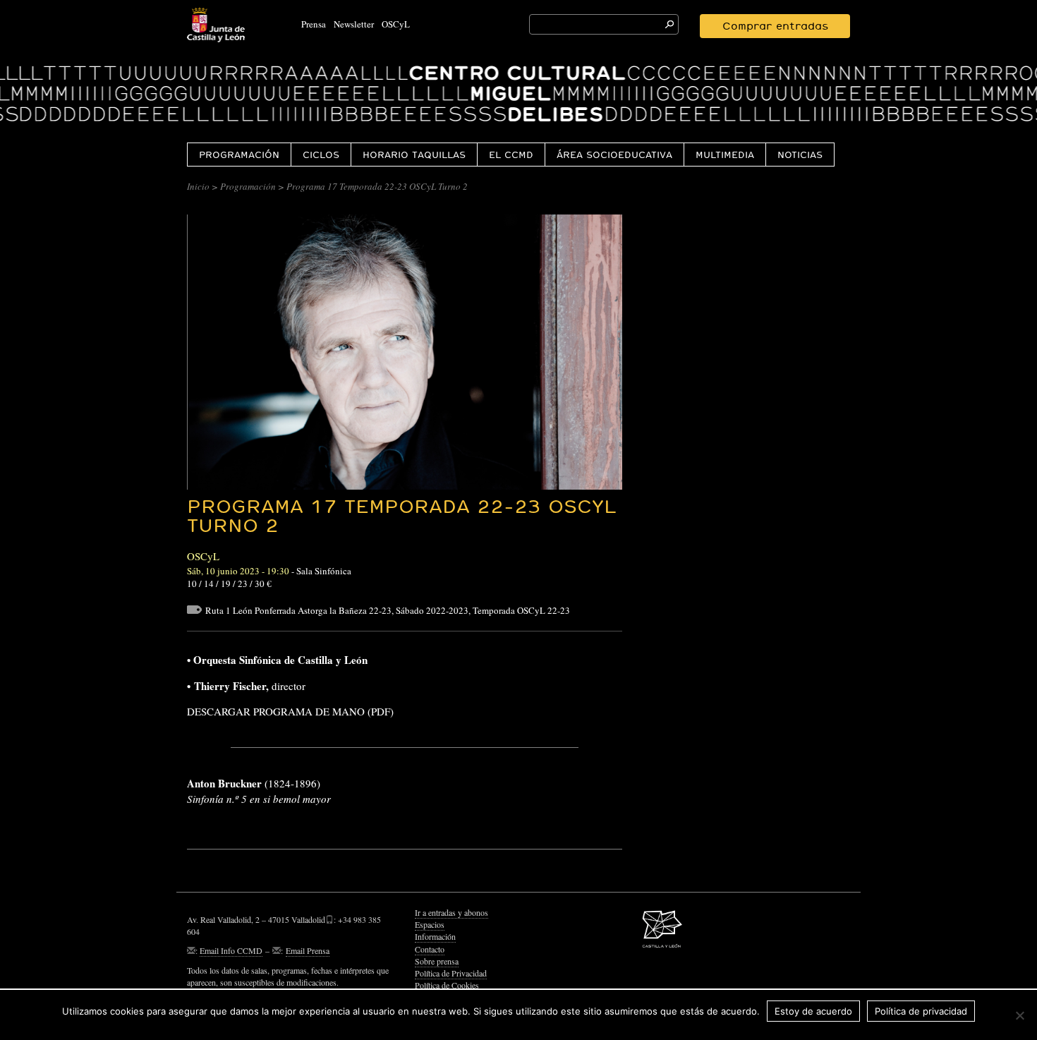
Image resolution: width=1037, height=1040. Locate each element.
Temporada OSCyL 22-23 (521, 610)
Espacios (429, 924)
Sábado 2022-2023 (432, 610)
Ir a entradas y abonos (451, 912)
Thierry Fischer (230, 686)
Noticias (800, 154)
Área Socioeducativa (614, 154)
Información (435, 936)
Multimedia (725, 154)
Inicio (198, 186)
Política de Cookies (447, 985)
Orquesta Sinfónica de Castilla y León (280, 659)
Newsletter (354, 24)
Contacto (429, 949)
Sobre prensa (437, 961)
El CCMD (511, 154)
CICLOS (321, 154)
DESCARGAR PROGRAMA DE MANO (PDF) (290, 711)
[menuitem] (239, 154)
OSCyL (396, 24)
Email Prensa (307, 950)
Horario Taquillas (414, 154)
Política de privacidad (921, 1011)
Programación (239, 154)
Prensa (313, 24)
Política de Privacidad (451, 973)
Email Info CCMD (231, 950)
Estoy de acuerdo (813, 1011)
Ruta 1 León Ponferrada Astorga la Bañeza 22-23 (298, 610)
